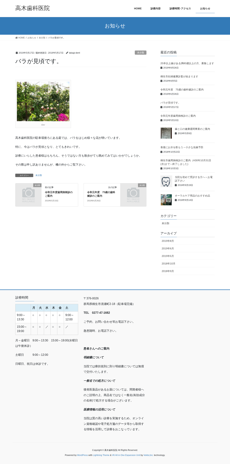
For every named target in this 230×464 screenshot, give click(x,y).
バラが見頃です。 (170, 102)
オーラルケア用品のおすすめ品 (192, 195)
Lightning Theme (101, 455)
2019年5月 (168, 256)
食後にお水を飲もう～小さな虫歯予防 (181, 147)
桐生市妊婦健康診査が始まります (179, 76)
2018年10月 (168, 263)
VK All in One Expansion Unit (126, 455)
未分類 (140, 52)
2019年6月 (168, 248)
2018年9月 (168, 271)
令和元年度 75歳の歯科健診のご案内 (182, 89)
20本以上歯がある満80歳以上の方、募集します (187, 63)
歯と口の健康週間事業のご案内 (192, 128)
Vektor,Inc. (148, 455)
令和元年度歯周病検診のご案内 (178, 115)
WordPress (82, 455)
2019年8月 (168, 240)
